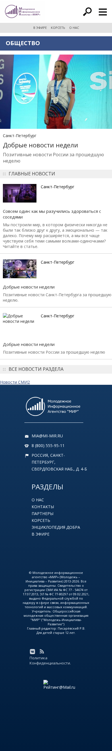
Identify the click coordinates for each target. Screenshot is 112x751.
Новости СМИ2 (15, 382)
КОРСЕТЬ (58, 27)
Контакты (43, 506)
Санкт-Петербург (19, 135)
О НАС (74, 27)
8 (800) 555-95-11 (48, 445)
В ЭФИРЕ (40, 27)
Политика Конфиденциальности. (50, 660)
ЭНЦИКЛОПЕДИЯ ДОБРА (56, 527)
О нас (38, 499)
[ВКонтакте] (32, 651)
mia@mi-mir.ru (47, 435)
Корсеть (41, 520)
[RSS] (42, 651)
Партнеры (42, 513)
